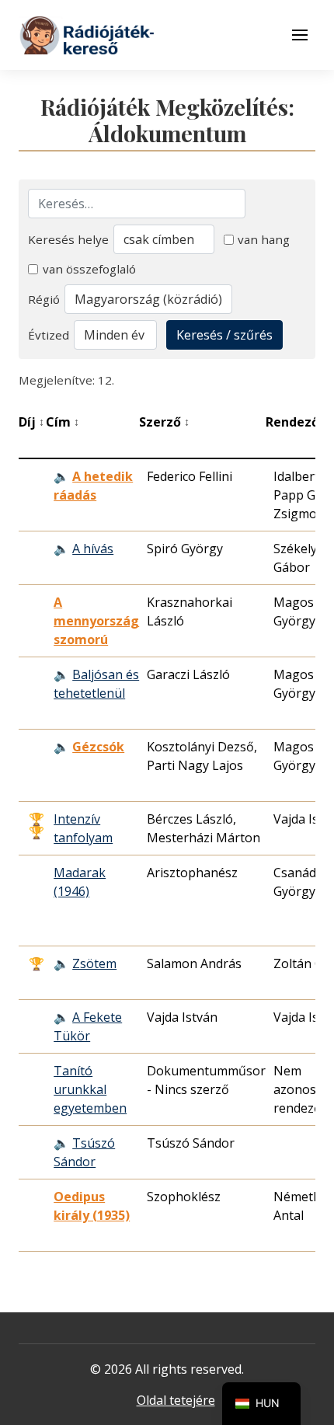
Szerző (164, 421)
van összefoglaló (89, 269)
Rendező (297, 421)
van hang (264, 239)
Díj (31, 421)
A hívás (92, 548)
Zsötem (94, 963)
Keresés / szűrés (224, 334)
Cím (62, 421)
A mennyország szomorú (96, 621)
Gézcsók (98, 746)
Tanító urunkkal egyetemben (90, 1089)
